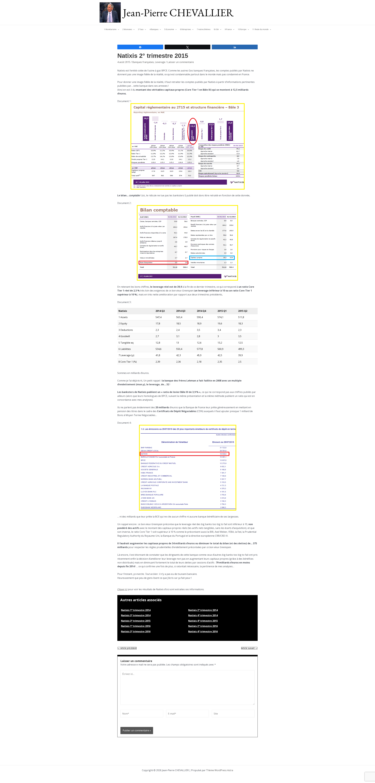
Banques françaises (143, 62)
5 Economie (169, 29)
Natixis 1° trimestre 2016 (135, 626)
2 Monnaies (127, 29)
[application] (117, 29)
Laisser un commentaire (180, 62)
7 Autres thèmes (203, 29)
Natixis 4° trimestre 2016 (203, 631)
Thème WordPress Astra (219, 770)
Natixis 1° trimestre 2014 (135, 610)
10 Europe (242, 29)
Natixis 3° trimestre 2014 (135, 615)
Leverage (160, 62)
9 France (228, 29)
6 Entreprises (185, 29)
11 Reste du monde (260, 29)
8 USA (216, 29)
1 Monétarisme (110, 29)
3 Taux (140, 29)
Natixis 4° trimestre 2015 (203, 620)
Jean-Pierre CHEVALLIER (178, 12)
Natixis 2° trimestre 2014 (203, 610)
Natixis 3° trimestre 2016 (135, 631)
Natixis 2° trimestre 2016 (203, 626)
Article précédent (127, 648)
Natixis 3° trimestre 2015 (135, 620)
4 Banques (154, 29)
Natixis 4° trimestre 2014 (203, 615)
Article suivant (249, 648)
